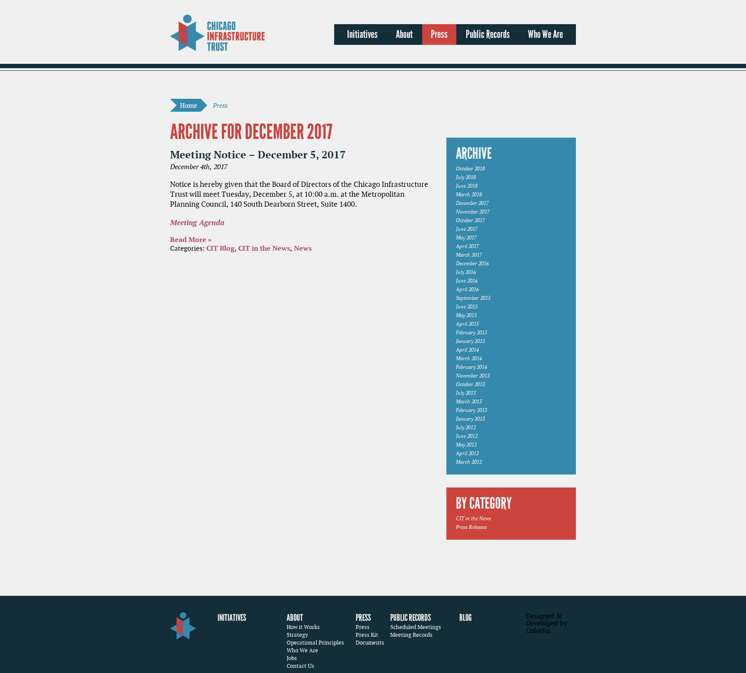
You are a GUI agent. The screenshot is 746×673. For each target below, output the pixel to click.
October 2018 (470, 168)
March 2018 (469, 194)
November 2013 (473, 375)
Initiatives (362, 34)
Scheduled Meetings (415, 627)
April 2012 (467, 453)
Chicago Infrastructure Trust (217, 33)
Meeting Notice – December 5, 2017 (258, 154)
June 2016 (466, 280)
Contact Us (300, 666)
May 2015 (466, 315)
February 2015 (471, 332)
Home (188, 105)
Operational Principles (315, 642)
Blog (465, 617)
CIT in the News (264, 248)
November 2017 (473, 211)
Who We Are (545, 34)
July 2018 (466, 177)
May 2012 (466, 444)
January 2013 (470, 418)
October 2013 (470, 384)
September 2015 (473, 298)
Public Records (488, 34)
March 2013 (469, 401)
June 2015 (466, 306)
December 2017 (472, 203)
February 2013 (471, 410)
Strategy (297, 634)
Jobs (292, 658)
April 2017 (467, 246)
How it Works (303, 627)
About (404, 34)
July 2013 (466, 393)
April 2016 (467, 289)
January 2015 (470, 341)
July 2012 (466, 427)
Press (439, 34)
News (303, 248)
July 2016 (466, 272)
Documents (370, 642)
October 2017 (470, 220)
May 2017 (466, 237)
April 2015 (467, 324)
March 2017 (469, 255)
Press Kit (367, 634)
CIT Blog (220, 248)
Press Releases (471, 527)
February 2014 (471, 367)
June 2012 (466, 436)
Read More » (191, 239)
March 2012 (469, 462)
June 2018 (466, 185)
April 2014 (467, 349)
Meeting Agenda (197, 222)
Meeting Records (411, 634)
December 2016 (472, 263)
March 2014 (469, 358)
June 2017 (466, 229)
